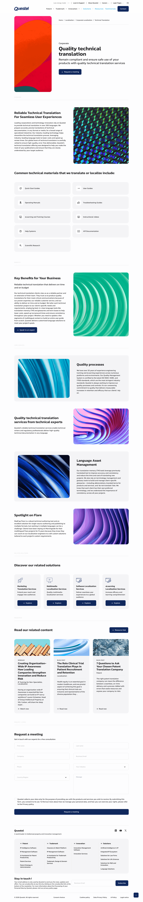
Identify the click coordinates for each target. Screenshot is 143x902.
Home (61, 20)
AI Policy (113, 897)
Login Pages (118, 3)
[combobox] (99, 767)
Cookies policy (85, 897)
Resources (99, 9)
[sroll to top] (136, 895)
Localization (69, 20)
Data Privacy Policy (100, 897)
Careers (105, 3)
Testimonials (110, 9)
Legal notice (124, 897)
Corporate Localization (84, 20)
